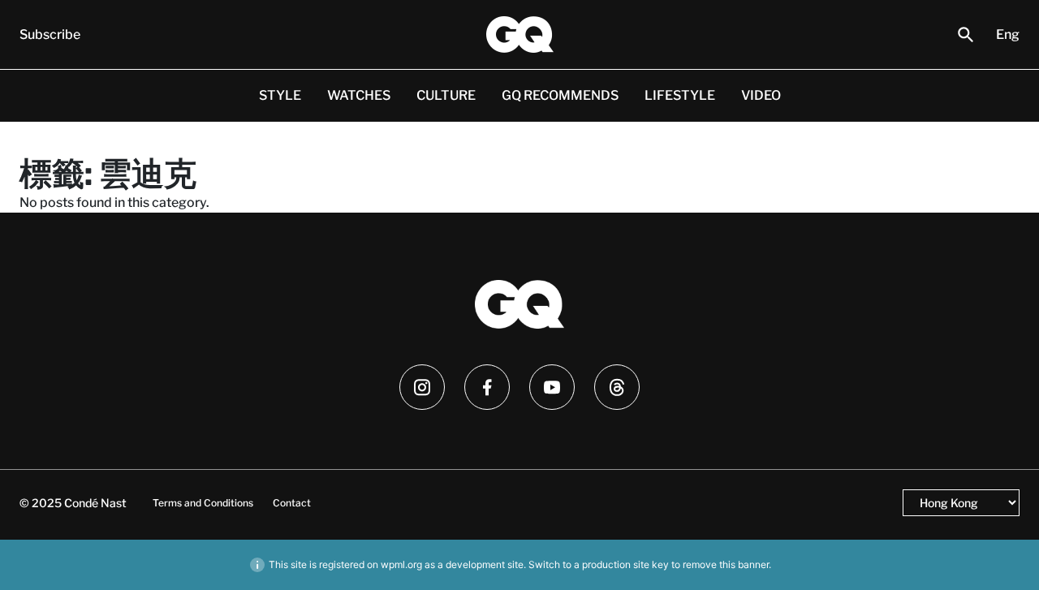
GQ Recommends (560, 95)
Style (280, 95)
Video (761, 95)
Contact (292, 503)
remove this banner (726, 564)
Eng (1008, 34)
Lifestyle (680, 95)
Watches (358, 95)
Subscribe (49, 34)
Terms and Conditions (203, 503)
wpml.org (401, 564)
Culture (446, 95)
